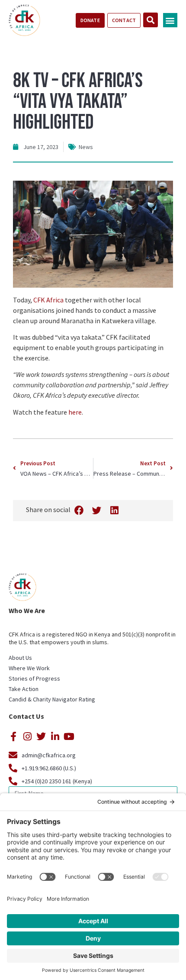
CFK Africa (48, 299)
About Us (20, 658)
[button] (170, 20)
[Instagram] (27, 736)
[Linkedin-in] (55, 736)
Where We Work (29, 668)
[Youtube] (69, 736)
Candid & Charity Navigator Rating (52, 699)
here (75, 412)
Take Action (23, 689)
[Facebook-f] (13, 736)
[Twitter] (41, 736)
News (86, 147)
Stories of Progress (34, 678)
